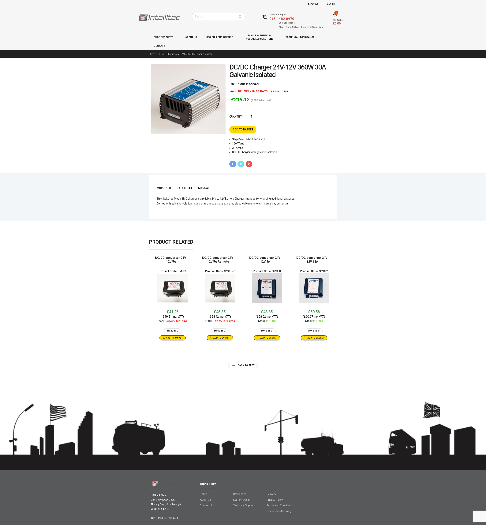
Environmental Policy (279, 511)
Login (331, 3)
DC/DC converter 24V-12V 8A (265, 259)
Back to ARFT (246, 365)
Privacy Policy (275, 499)
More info (164, 187)
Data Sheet (185, 187)
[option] (172, 298)
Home (203, 494)
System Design (242, 499)
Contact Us (206, 505)
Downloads (239, 494)
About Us (205, 499)
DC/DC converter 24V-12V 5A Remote (218, 259)
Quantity (235, 116)
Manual (203, 187)
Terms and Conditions (280, 505)
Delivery (271, 494)
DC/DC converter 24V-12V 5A (171, 259)
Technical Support (244, 505)
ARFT (285, 91)
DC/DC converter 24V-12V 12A (312, 259)
